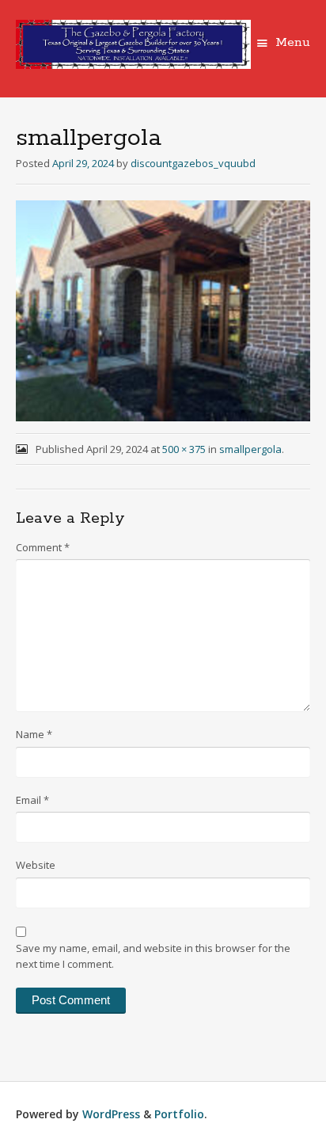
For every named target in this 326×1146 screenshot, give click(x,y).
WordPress (111, 1113)
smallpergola (250, 449)
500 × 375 (184, 449)
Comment (43, 547)
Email (32, 800)
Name (34, 734)
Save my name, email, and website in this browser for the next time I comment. (153, 956)
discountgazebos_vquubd (193, 163)
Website (35, 865)
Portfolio (179, 1113)
